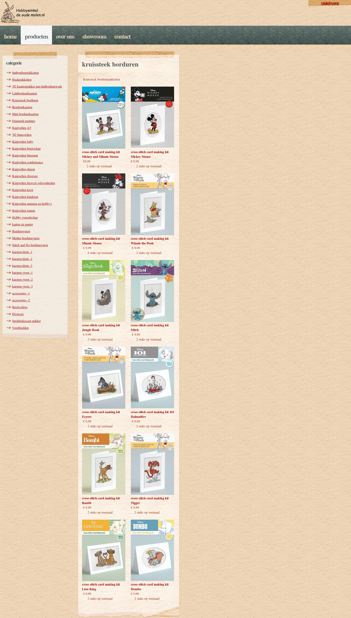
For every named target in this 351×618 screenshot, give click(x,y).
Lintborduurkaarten (24, 93)
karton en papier (22, 224)
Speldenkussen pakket (26, 321)
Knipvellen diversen (25, 176)
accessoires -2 (21, 300)
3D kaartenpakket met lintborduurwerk (37, 86)
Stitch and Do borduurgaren (30, 245)
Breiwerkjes (20, 307)
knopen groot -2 (22, 279)
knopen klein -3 (22, 265)
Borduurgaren (21, 231)
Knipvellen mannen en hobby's (32, 203)
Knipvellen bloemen (25, 155)
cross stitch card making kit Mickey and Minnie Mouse (101, 154)
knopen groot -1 (22, 272)
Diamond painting (23, 121)
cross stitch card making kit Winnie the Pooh (150, 240)
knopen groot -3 (22, 286)
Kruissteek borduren (25, 100)
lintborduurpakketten (25, 72)
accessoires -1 (21, 293)
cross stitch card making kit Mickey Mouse (150, 154)
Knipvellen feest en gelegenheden (33, 183)
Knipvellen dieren (23, 169)
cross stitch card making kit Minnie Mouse (101, 240)
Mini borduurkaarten (25, 114)
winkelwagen (330, 3)
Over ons (65, 36)
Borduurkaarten (22, 107)
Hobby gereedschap (25, 217)
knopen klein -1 (22, 252)
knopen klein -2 (22, 259)
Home (10, 36)
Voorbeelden (20, 328)
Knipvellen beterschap (26, 148)
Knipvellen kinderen (25, 197)
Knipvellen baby (22, 141)
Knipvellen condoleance (27, 162)
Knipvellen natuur (23, 210)
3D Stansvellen (21, 134)
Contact (122, 36)
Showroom (94, 36)
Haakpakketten (21, 79)
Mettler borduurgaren (25, 238)
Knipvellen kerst (22, 190)
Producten (36, 36)
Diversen (18, 314)
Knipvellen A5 (21, 128)
